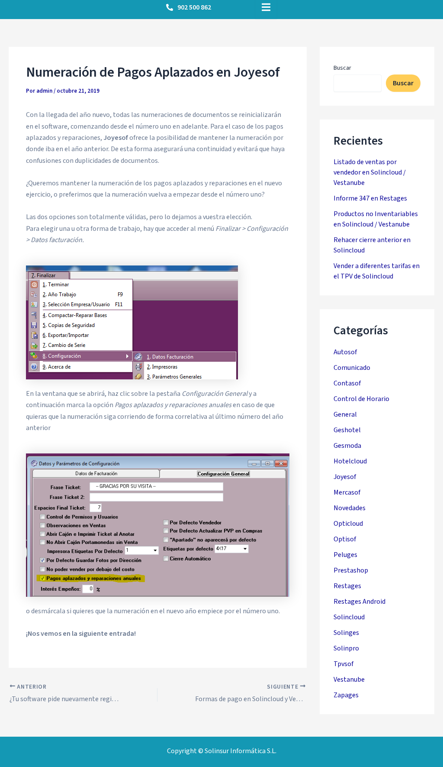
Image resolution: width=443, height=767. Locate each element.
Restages (347, 586)
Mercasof (347, 492)
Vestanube (349, 679)
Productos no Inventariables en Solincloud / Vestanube (376, 219)
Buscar (342, 68)
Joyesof (345, 477)
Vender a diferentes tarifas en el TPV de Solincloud (377, 271)
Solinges (346, 633)
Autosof (345, 352)
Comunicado (352, 367)
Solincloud (349, 617)
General (345, 414)
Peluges (345, 555)
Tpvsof (343, 664)
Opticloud (348, 523)
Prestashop (351, 570)
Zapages (346, 695)
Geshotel (347, 430)
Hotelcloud (350, 461)
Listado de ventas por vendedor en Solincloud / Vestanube (370, 172)
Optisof (345, 539)
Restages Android (359, 601)
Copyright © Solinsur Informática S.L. (221, 751)
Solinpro (346, 648)
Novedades (350, 508)
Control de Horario (361, 399)
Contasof (347, 383)
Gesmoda (347, 445)
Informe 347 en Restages (370, 198)
